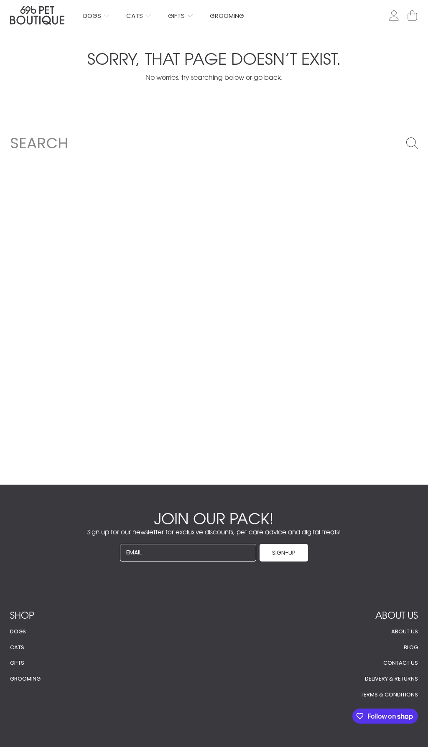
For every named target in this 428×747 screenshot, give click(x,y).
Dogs (18, 631)
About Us (404, 631)
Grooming (25, 679)
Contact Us (400, 663)
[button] (412, 15)
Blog (411, 647)
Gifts (17, 663)
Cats (17, 647)
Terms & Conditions (389, 695)
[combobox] (214, 143)
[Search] (412, 143)
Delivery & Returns (391, 679)
